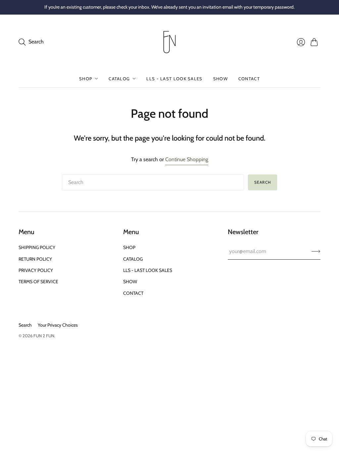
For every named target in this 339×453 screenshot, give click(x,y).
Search (262, 182)
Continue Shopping (186, 159)
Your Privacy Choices (58, 325)
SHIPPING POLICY (37, 247)
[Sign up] (316, 251)
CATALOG (119, 78)
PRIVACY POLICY (36, 270)
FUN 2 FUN (43, 335)
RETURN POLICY (35, 259)
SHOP (85, 78)
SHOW (220, 78)
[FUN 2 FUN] (169, 42)
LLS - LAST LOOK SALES (174, 78)
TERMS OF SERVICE (38, 282)
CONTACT (249, 78)
